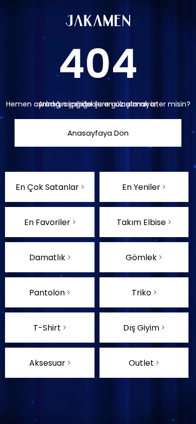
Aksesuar (47, 363)
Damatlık (47, 257)
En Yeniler (141, 187)
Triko (141, 292)
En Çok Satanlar (47, 187)
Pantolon (47, 292)
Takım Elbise (141, 222)
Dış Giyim (141, 328)
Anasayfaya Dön (98, 133)
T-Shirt (47, 328)
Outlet (141, 363)
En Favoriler (47, 222)
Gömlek (141, 257)
